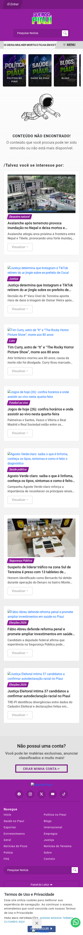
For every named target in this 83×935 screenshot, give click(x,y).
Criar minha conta (40, 769)
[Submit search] (65, 33)
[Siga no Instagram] (30, 794)
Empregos (51, 833)
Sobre (48, 852)
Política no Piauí (55, 814)
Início (7, 814)
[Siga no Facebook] (19, 794)
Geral (7, 839)
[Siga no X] (41, 794)
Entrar (14, 4)
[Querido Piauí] (41, 18)
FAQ (6, 858)
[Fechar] (37, 923)
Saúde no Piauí (14, 821)
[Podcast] (41, 931)
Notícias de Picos (15, 846)
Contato (49, 858)
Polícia (8, 852)
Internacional (53, 827)
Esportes (10, 827)
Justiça (49, 839)
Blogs (48, 821)
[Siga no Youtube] (53, 794)
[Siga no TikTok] (64, 794)
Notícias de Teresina (58, 846)
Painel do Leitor (40, 884)
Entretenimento (14, 833)
